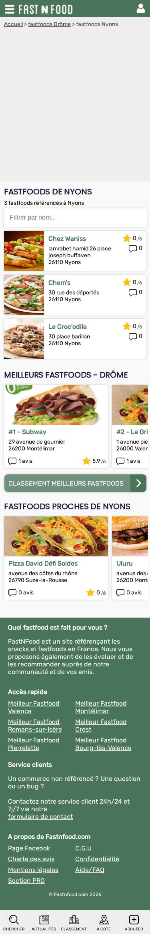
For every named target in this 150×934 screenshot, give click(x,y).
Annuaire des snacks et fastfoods (46, 8)
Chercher (14, 929)
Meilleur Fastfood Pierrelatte (34, 744)
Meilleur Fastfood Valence (34, 707)
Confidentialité (97, 859)
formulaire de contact (40, 816)
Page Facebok (29, 848)
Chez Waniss (67, 238)
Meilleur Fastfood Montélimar (101, 707)
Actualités (44, 929)
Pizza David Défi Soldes (43, 563)
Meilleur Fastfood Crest (101, 725)
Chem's (59, 282)
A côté (104, 929)
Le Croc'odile (67, 326)
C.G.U (83, 848)
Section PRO (26, 880)
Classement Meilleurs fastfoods (66, 483)
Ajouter (134, 929)
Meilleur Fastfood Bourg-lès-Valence (103, 744)
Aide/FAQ (89, 870)
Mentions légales (33, 870)
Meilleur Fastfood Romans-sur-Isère (35, 725)
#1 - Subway (27, 432)
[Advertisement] (75, 107)
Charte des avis (31, 859)
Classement (74, 929)
